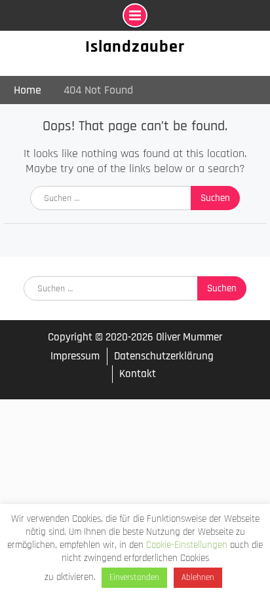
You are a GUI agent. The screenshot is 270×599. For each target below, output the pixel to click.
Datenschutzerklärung (164, 356)
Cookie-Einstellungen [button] (186, 545)
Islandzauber (135, 47)
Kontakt (137, 374)
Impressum (75, 356)
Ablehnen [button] (198, 577)
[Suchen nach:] (135, 197)
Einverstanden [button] (134, 577)
